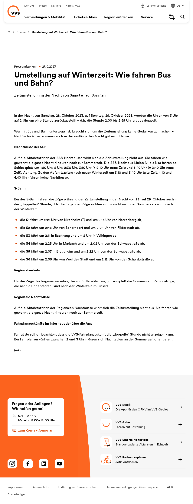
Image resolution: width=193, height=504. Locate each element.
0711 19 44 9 (27, 415)
